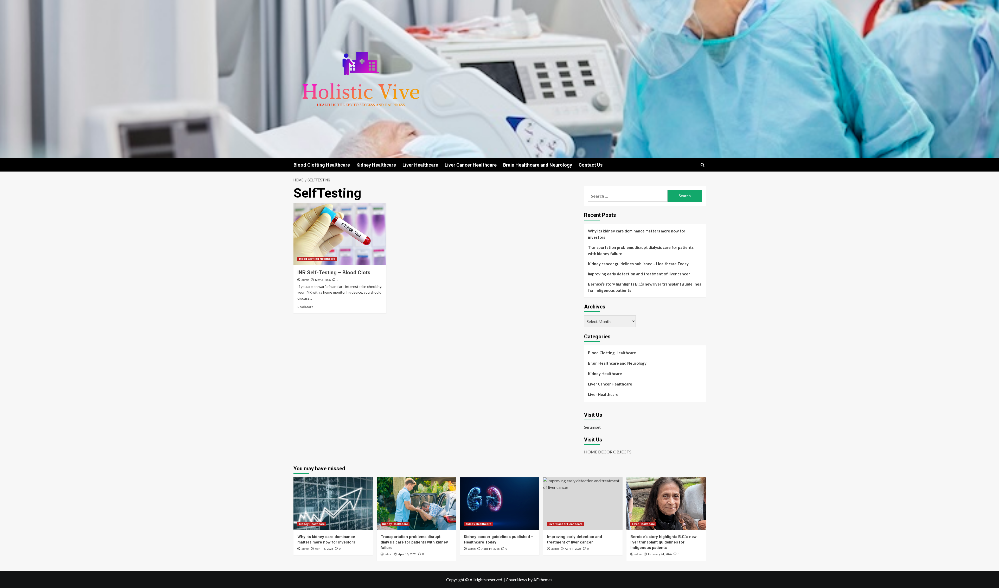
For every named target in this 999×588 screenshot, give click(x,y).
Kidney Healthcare (376, 165)
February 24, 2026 (660, 554)
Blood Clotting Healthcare (321, 165)
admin (305, 279)
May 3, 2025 (323, 280)
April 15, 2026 (407, 554)
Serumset (592, 427)
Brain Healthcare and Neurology (537, 165)
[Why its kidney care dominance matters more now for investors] (333, 503)
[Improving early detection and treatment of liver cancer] (583, 503)
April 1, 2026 (573, 549)
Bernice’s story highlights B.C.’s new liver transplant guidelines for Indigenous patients (644, 287)
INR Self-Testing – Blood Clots (333, 272)
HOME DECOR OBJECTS (607, 451)
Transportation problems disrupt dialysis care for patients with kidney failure (641, 250)
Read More (305, 307)
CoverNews (516, 579)
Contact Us (591, 165)
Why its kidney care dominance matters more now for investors (636, 234)
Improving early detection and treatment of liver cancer (639, 273)
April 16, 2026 (324, 549)
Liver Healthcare (420, 165)
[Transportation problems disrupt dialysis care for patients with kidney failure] (416, 503)
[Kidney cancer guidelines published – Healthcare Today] (499, 503)
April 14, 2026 (490, 549)
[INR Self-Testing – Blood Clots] (339, 234)
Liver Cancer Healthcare (471, 165)
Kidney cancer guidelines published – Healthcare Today (638, 263)
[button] (702, 164)
